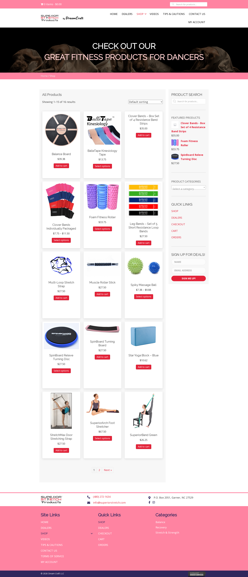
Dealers (127, 14)
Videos (154, 14)
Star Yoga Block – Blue (144, 355)
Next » (108, 470)
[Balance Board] (61, 130)
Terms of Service (52, 556)
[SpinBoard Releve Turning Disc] (61, 335)
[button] (149, 502)
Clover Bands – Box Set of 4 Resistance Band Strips (143, 119)
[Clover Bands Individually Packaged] (61, 200)
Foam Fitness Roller (102, 217)
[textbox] (189, 188)
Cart (174, 231)
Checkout (178, 224)
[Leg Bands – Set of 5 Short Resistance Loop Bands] (143, 200)
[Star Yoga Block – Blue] (143, 335)
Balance (160, 522)
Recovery (161, 527)
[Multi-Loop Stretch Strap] (61, 264)
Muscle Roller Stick (102, 282)
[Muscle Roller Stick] (102, 264)
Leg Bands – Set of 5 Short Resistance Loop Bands (144, 227)
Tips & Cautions (174, 14)
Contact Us (197, 14)
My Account (196, 22)
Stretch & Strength (167, 532)
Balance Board (61, 154)
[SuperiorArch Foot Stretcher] (102, 404)
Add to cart (61, 165)
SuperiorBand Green (143, 435)
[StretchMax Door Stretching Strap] (61, 410)
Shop (140, 14)
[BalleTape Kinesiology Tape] (102, 128)
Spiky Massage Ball (143, 285)
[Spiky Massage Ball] (143, 265)
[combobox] (188, 187)
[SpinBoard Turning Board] (102, 329)
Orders (176, 237)
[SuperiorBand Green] (143, 410)
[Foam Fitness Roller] (102, 196)
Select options (102, 166)
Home (114, 14)
